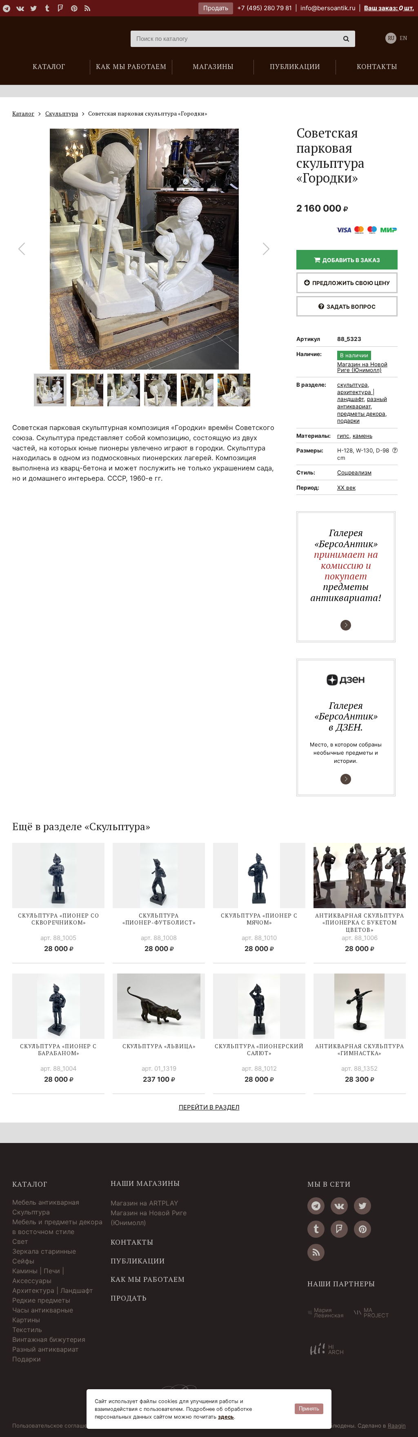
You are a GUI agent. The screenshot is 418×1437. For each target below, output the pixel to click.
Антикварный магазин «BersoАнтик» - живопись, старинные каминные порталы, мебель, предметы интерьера (59, 39)
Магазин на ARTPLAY (144, 1203)
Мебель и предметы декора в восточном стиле (57, 1227)
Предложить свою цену (350, 283)
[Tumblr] (46, 8)
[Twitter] (33, 8)
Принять (309, 1409)
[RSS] (87, 8)
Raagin (397, 1425)
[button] (266, 249)
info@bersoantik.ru (328, 8)
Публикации (138, 1261)
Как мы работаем (148, 1279)
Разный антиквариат (45, 1349)
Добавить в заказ (350, 260)
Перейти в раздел (209, 1107)
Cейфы (23, 1261)
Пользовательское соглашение (54, 1426)
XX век (346, 487)
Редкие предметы (41, 1300)
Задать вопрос (350, 306)
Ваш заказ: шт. (389, 8)
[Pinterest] (73, 8)
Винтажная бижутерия (48, 1339)
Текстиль (27, 1330)
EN (403, 38)
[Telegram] (6, 8)
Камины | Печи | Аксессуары (38, 1276)
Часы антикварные (42, 1310)
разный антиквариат (362, 403)
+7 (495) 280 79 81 (264, 8)
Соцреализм (354, 472)
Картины (26, 1320)
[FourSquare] (60, 8)
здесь (226, 1417)
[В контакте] (20, 8)
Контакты (132, 1242)
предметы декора (361, 413)
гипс (343, 435)
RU (391, 38)
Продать (215, 8)
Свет (20, 1241)
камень (362, 435)
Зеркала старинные (44, 1251)
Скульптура (31, 1212)
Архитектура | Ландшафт (52, 1290)
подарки (348, 420)
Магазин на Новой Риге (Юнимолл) (362, 367)
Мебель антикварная (45, 1202)
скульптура (352, 384)
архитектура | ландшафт (355, 396)
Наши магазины (145, 1183)
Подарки (26, 1359)
